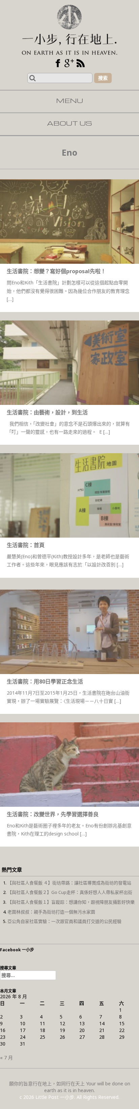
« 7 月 (6, 1057)
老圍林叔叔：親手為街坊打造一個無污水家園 (51, 912)
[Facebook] (57, 63)
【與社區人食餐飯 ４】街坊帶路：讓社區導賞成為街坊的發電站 (69, 883)
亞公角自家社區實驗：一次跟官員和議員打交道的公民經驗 (64, 921)
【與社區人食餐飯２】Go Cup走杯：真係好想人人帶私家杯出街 (69, 892)
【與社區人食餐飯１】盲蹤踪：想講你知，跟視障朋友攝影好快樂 (71, 902)
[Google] (69, 63)
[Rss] (80, 63)
